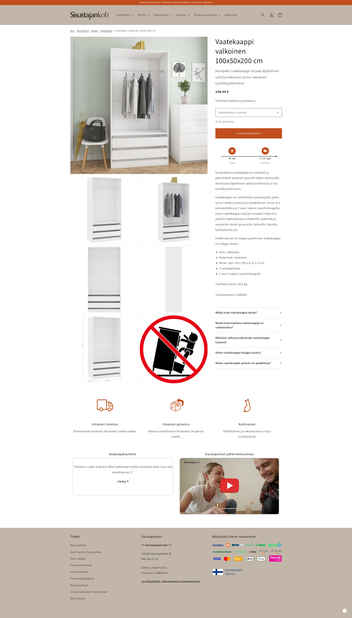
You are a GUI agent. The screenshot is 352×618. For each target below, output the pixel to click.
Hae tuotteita (78, 545)
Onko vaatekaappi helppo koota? (238, 353)
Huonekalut (83, 30)
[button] (125, 15)
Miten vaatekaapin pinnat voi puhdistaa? (243, 363)
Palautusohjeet (79, 585)
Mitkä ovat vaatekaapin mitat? (236, 312)
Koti (72, 30)
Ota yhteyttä (78, 598)
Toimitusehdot (79, 572)
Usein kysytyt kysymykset (85, 552)
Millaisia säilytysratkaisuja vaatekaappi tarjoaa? (242, 340)
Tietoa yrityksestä (81, 565)
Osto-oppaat (78, 558)
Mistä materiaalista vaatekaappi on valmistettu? (239, 325)
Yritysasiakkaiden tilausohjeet (88, 591)
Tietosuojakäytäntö (82, 578)
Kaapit (94, 30)
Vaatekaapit (106, 30)
